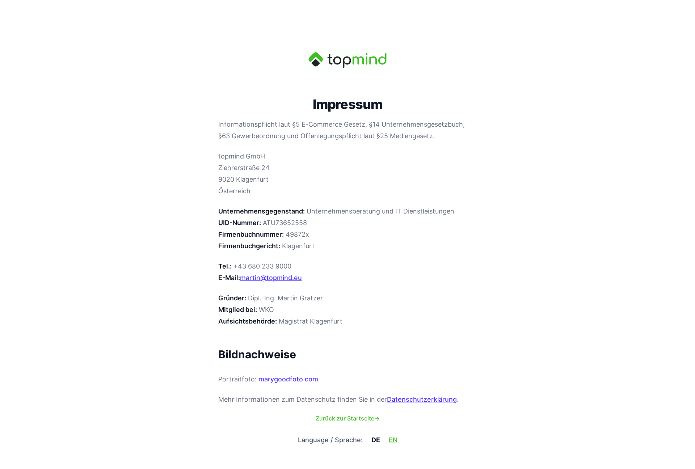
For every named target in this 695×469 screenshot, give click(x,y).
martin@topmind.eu (271, 278)
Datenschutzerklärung (422, 399)
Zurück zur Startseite (348, 418)
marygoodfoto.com (288, 379)
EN (393, 440)
